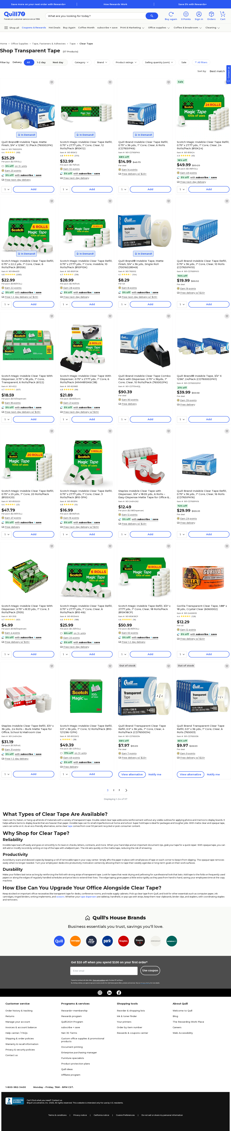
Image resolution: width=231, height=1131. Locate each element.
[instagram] (100, 992)
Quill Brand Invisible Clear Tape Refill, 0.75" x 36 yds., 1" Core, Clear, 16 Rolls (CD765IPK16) (202, 494)
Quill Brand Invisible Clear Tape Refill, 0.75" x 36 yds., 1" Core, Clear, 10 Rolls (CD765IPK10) (202, 264)
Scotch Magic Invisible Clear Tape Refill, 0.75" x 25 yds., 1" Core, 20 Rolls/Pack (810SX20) (28, 494)
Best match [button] (218, 71)
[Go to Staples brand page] (124, 942)
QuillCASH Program (72, 1021)
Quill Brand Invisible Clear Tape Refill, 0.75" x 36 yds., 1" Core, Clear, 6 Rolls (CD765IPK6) (143, 145)
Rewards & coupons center (132, 1033)
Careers (177, 1027)
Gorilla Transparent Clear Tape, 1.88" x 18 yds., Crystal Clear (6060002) (202, 607)
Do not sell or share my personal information (162, 1115)
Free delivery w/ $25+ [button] (134, 173)
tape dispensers (88, 896)
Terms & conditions (57, 1115)
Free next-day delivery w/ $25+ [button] (139, 297)
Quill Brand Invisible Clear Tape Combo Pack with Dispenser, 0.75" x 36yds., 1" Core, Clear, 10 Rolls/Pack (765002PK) (144, 379)
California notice (101, 1115)
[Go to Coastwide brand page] (75, 942)
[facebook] (119, 992)
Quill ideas (67, 1069)
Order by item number (129, 1027)
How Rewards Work (115, 4)
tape (70, 826)
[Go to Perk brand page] (107, 942)
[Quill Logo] (14, 14)
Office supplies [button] (157, 27)
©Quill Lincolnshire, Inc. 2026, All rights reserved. (49, 1103)
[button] (152, 15)
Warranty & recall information (21, 1044)
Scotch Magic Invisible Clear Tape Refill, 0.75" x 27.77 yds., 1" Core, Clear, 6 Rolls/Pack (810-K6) (86, 609)
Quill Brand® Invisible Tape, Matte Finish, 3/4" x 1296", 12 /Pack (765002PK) (27, 143)
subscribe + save (107, 27)
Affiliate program (70, 1074)
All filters (202, 62)
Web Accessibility (183, 1033)
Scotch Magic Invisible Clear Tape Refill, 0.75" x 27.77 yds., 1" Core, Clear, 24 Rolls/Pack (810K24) (203, 145)
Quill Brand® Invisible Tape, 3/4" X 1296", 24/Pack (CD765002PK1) (199, 377)
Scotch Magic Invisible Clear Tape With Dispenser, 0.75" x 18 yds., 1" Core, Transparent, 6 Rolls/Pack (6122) (27, 379)
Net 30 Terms (69, 1033)
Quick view (26, 128)
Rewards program (71, 1016)
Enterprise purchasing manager (79, 1052)
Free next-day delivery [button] (18, 179)
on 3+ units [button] (21, 166)
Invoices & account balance (21, 1027)
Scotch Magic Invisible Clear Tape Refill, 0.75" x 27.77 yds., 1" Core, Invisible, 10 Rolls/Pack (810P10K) (86, 264)
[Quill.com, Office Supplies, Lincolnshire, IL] (14, 1101)
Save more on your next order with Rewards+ (38, 4)
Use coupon (150, 970)
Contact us (11, 1055)
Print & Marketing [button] (130, 27)
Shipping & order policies (19, 1038)
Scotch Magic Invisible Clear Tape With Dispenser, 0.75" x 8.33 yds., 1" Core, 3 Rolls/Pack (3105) (27, 609)
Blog (175, 1016)
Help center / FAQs (16, 1033)
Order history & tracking (18, 1010)
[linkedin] (109, 992)
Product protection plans (75, 1063)
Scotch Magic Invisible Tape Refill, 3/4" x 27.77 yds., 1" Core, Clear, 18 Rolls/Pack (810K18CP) (144, 609)
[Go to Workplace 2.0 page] (172, 942)
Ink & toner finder (127, 1016)
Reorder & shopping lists (131, 1010)
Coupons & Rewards (34, 27)
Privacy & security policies (20, 1049)
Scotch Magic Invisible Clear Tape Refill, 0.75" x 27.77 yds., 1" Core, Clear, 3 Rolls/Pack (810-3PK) (86, 494)
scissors (60, 896)
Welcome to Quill (182, 1010)
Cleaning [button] (210, 27)
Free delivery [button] (129, 403)
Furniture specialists (72, 1058)
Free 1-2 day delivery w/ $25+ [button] (21, 297)
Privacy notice (80, 1115)
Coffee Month (86, 27)
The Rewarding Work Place (188, 1021)
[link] (51, 82)
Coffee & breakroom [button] (186, 27)
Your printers (124, 1021)
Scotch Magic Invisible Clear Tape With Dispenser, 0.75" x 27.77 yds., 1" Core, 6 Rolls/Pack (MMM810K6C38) (85, 379)
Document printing (72, 1047)
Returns (9, 1016)
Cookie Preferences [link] (125, 1115)
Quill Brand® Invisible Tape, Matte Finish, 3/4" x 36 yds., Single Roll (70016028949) (141, 264)
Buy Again (69, 27)
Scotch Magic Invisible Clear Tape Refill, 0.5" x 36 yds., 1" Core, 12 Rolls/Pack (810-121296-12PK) (86, 729)
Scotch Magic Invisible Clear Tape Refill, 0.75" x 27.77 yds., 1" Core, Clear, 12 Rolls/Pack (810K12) (86, 145)
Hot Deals (54, 27)
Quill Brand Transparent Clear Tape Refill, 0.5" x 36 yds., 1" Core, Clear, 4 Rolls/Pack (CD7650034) (142, 729)
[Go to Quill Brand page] (59, 942)
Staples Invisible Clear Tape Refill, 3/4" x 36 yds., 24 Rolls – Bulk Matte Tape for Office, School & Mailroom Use (28, 729)
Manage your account (17, 1021)
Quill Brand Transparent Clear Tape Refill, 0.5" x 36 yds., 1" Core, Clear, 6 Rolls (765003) (200, 729)
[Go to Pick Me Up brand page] (91, 942)
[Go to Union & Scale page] (156, 942)
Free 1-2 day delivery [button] (133, 642)
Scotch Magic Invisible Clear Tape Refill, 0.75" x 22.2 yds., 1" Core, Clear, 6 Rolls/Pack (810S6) (28, 264)
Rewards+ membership (74, 1010)
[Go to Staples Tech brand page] (140, 942)
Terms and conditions (99, 980)
